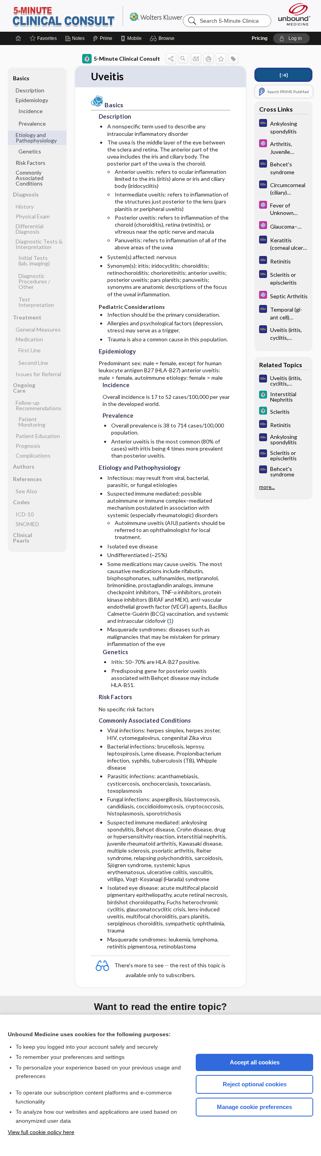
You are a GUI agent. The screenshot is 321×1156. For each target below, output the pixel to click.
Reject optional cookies (255, 1084)
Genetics (29, 151)
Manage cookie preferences (254, 1107)
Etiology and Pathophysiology (36, 138)
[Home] (18, 38)
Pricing (259, 38)
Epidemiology (32, 100)
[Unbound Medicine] (294, 14)
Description (30, 90)
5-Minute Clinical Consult (109, 15)
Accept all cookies (255, 1062)
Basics (21, 78)
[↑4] (284, 75)
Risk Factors (30, 162)
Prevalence (32, 123)
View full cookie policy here (41, 1132)
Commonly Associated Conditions (29, 178)
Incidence (30, 111)
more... (267, 487)
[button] (163, 38)
